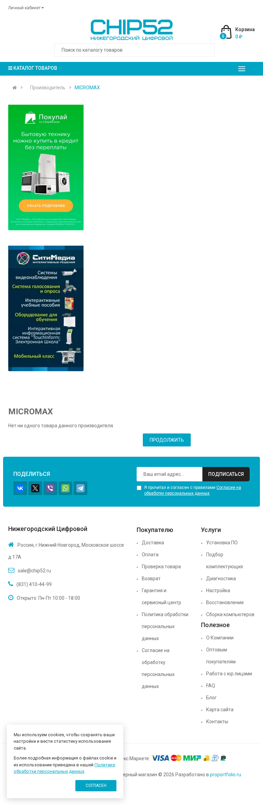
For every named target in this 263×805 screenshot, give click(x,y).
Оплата (150, 554)
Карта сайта (220, 709)
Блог (211, 697)
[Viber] (50, 488)
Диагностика (221, 578)
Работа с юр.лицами (229, 673)
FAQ (210, 685)
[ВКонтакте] (20, 488)
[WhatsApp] (65, 488)
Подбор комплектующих (224, 560)
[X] (35, 488)
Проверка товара (161, 566)
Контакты (217, 721)
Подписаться (226, 474)
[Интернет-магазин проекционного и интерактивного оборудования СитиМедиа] (46, 308)
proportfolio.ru (225, 774)
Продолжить (167, 440)
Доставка (153, 542)
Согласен (96, 785)
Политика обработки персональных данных (165, 626)
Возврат (151, 578)
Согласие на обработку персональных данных (158, 668)
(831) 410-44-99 (34, 584)
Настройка (218, 590)
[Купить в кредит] (46, 167)
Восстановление (225, 602)
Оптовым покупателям (221, 655)
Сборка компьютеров (230, 614)
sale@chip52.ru (34, 570)
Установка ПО (222, 542)
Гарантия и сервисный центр (161, 596)
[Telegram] (80, 488)
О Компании (220, 637)
